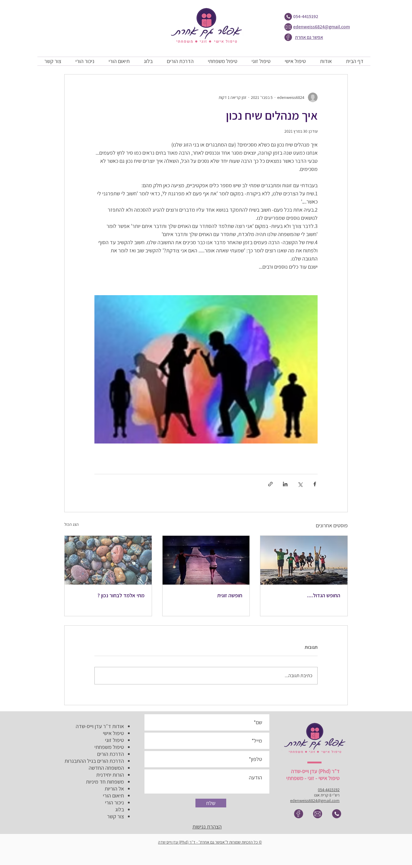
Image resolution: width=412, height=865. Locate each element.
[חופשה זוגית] (206, 560)
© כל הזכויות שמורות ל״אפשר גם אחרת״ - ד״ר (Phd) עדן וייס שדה (210, 842)
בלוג (119, 809)
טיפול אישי (113, 733)
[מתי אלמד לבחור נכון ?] (108, 560)
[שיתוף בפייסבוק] (315, 484)
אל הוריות (114, 788)
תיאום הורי (113, 795)
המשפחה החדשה (106, 767)
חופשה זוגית (229, 595)
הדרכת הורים (110, 753)
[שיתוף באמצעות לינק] (270, 484)
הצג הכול (71, 524)
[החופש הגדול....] (303, 560)
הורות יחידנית (110, 774)
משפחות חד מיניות (105, 781)
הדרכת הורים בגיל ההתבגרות (94, 760)
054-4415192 (305, 16)
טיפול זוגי (114, 740)
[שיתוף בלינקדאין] (285, 484)
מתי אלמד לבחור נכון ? (120, 595)
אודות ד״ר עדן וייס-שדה (100, 726)
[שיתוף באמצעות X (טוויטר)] (300, 484)
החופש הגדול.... (323, 595)
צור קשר (115, 816)
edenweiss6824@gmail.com (321, 27)
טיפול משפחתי (109, 746)
